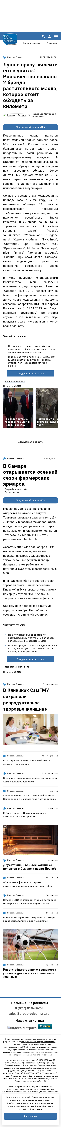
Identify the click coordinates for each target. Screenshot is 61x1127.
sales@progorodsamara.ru (28, 1014)
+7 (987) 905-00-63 (27, 1071)
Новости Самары (15, 459)
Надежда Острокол (44, 113)
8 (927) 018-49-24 (29, 1008)
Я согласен (30, 1116)
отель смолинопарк (15, 381)
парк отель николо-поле (17, 667)
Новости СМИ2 (12, 386)
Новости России (15, 57)
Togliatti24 (31, 539)
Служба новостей (16, 489)
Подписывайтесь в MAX (30, 127)
